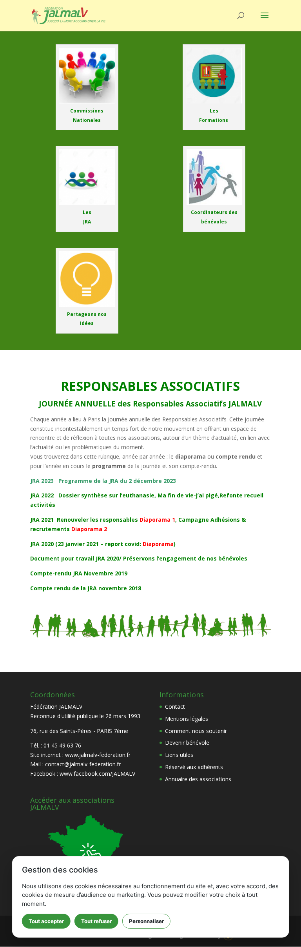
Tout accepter (46, 921)
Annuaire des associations (198, 779)
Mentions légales (186, 718)
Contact (175, 706)
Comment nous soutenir (196, 731)
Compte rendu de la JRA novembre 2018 (85, 588)
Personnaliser (146, 921)
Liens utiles (179, 754)
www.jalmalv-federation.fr (98, 754)
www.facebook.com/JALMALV (97, 773)
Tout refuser (96, 921)
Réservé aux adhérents (194, 767)
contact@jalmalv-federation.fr (83, 764)
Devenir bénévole (187, 742)
